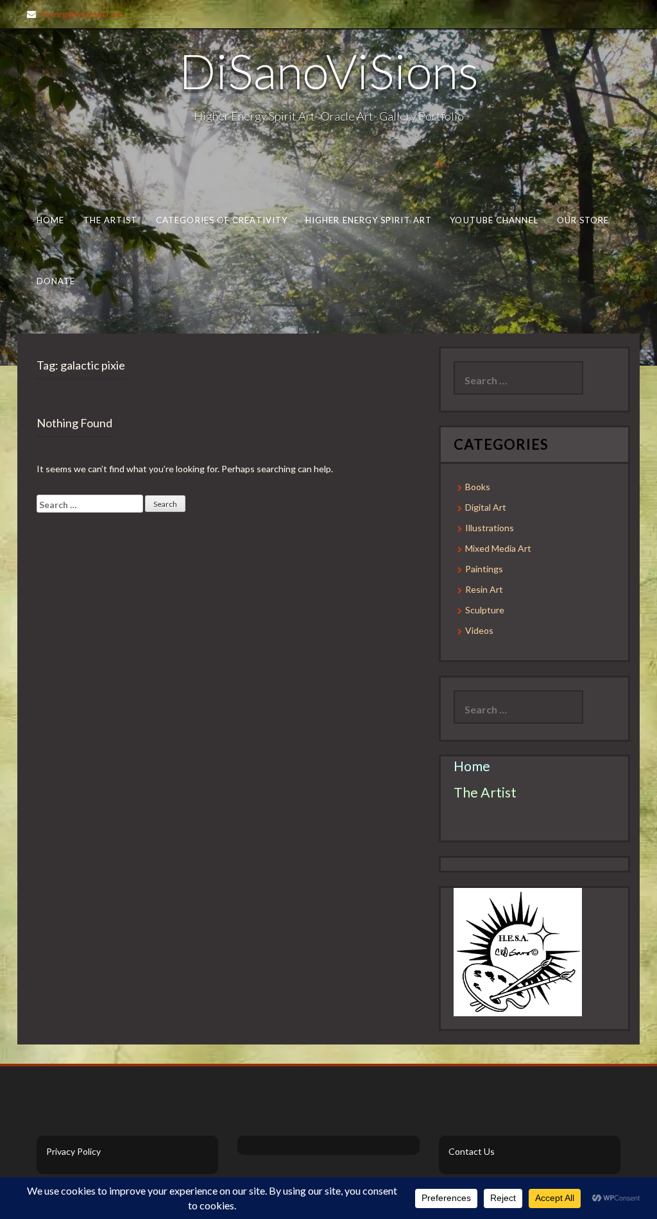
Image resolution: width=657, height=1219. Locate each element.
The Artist (110, 220)
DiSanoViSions (329, 70)
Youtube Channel (494, 220)
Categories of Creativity (221, 220)
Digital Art (485, 507)
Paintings (484, 568)
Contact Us (471, 1151)
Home (50, 220)
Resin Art (484, 589)
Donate (56, 281)
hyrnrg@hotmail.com (82, 13)
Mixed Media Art (498, 548)
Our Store (583, 220)
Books (477, 486)
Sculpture (484, 609)
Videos (479, 630)
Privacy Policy (73, 1151)
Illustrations (489, 527)
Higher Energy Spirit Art (368, 220)
